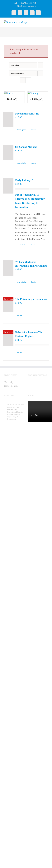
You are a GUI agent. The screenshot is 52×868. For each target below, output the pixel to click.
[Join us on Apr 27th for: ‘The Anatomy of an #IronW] (14, 630)
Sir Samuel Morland (26, 147)
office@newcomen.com (26, 6)
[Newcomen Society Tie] (8, 119)
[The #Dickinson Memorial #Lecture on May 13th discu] (14, 542)
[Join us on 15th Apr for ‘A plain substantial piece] (14, 775)
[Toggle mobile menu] (47, 21)
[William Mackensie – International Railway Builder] (8, 268)
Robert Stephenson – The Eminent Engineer (28, 334)
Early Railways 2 (24, 180)
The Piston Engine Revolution (31, 299)
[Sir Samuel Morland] (8, 152)
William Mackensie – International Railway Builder (31, 263)
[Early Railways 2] (8, 186)
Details (33, 130)
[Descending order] (40, 65)
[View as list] (28, 80)
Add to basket (21, 163)
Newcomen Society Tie (27, 113)
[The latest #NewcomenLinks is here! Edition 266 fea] (14, 459)
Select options (21, 130)
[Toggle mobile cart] (42, 21)
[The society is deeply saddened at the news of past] (14, 704)
